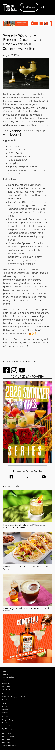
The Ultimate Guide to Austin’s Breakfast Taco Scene (25, 567)
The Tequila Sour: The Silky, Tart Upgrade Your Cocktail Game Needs (25, 526)
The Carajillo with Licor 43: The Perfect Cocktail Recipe (26, 609)
